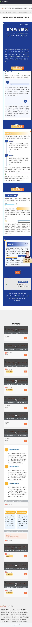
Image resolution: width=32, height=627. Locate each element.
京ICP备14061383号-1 (16, 625)
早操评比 (3, 610)
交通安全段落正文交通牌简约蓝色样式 (14, 501)
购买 (25, 338)
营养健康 (8, 617)
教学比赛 (8, 619)
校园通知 (14, 621)
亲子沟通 (19, 610)
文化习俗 (14, 610)
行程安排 (3, 621)
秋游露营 (3, 614)
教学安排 (13, 614)
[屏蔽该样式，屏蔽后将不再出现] (25, 504)
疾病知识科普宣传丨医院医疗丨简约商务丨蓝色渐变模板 (18, 366)
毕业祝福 (18, 619)
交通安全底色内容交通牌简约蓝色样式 (14, 531)
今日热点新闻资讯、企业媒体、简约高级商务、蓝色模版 (18, 435)
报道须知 (3, 619)
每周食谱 (25, 621)
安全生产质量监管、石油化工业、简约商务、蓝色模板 (18, 333)
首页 (1, 12)
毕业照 (13, 619)
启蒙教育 (26, 612)
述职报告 (14, 617)
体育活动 (19, 617)
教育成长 (8, 621)
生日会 (7, 614)
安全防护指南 (26, 617)
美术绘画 (24, 619)
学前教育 (18, 614)
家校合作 (3, 617)
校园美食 (20, 612)
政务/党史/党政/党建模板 (15, 12)
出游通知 (3, 612)
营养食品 (15, 612)
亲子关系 (24, 614)
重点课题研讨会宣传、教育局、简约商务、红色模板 (17, 587)
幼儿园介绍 (9, 612)
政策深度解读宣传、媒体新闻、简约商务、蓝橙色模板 (18, 568)
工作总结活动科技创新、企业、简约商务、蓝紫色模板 (18, 402)
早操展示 (8, 610)
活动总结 (19, 621)
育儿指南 (25, 610)
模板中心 (5, 12)
